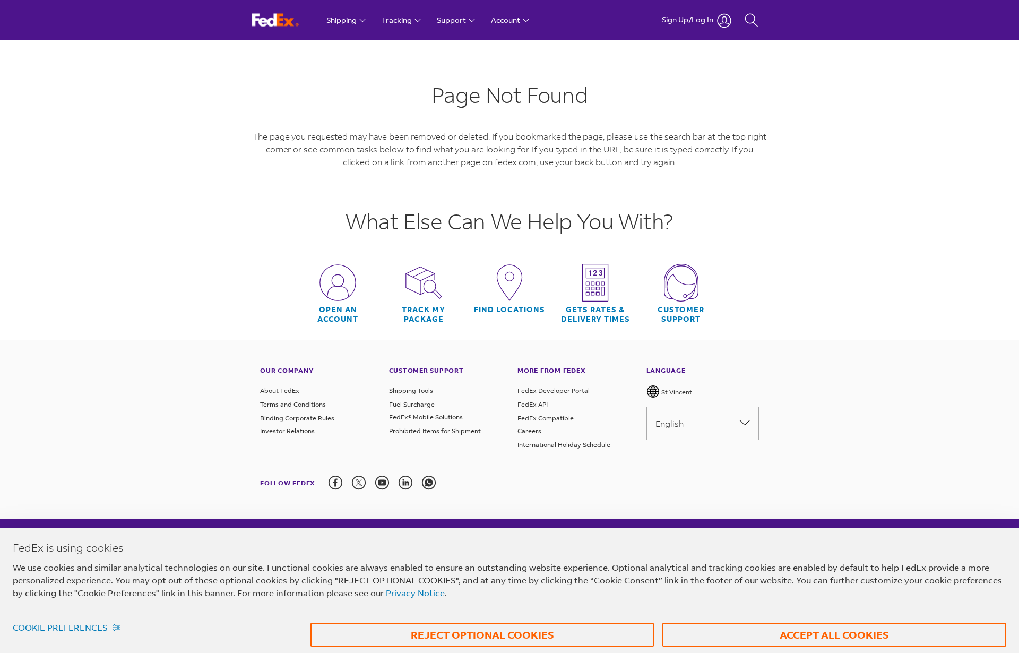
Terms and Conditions (293, 404)
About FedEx (279, 390)
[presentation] (335, 483)
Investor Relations (287, 431)
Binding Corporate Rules (297, 418)
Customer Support (681, 314)
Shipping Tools (411, 390)
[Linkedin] (405, 483)
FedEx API (532, 404)
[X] (359, 483)
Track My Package (423, 314)
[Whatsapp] (429, 483)
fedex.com (515, 161)
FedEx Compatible (545, 418)
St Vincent (676, 392)
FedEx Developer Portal (553, 390)
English (669, 423)
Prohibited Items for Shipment (435, 431)
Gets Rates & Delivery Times (595, 314)
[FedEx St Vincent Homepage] (285, 20)
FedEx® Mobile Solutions (426, 417)
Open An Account (337, 314)
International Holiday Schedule (563, 445)
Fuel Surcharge (412, 404)
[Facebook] (335, 483)
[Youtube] (382, 483)
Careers (529, 431)
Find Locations (509, 309)
